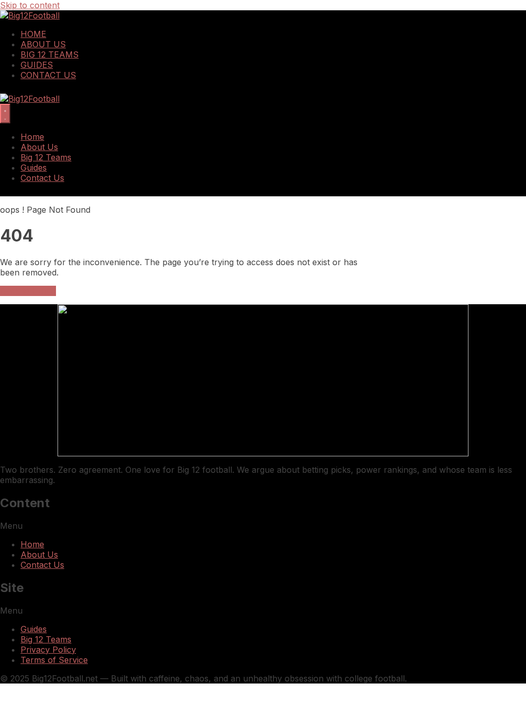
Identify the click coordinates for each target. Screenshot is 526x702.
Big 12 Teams (50, 54)
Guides (37, 65)
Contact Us (48, 75)
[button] (263, 526)
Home (33, 34)
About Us (43, 44)
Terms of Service (54, 660)
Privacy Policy (48, 649)
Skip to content (30, 5)
